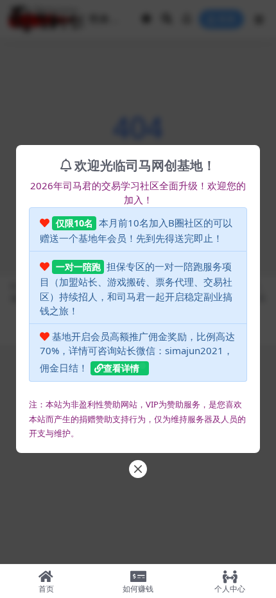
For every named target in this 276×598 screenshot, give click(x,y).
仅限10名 (74, 223)
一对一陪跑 (78, 267)
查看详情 (121, 368)
